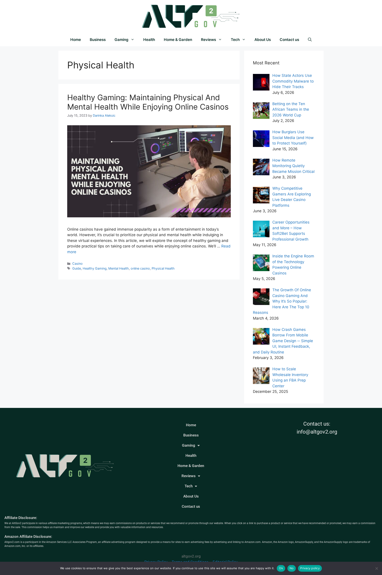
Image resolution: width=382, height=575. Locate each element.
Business (98, 39)
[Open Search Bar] (310, 39)
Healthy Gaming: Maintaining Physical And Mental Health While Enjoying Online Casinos (148, 102)
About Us (262, 39)
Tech (235, 39)
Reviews (208, 39)
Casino (77, 263)
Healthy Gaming (95, 268)
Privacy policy (310, 568)
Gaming (121, 39)
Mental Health (118, 268)
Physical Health (163, 268)
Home (75, 39)
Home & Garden (178, 39)
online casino (140, 268)
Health (149, 39)
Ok (281, 568)
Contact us (289, 39)
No (292, 568)
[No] (376, 568)
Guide (76, 268)
